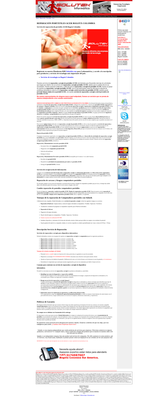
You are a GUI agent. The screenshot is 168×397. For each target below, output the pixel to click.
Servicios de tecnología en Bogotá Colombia (57, 77)
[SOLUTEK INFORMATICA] (124, 91)
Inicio (37, 18)
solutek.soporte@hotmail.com (124, 105)
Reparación (42, 18)
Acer (53, 18)
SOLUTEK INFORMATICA (124, 70)
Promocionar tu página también (124, 93)
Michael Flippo (83, 395)
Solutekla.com (71, 71)
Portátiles (49, 18)
